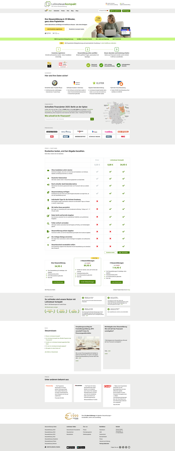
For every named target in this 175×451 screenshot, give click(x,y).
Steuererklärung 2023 (50, 434)
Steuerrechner (70, 432)
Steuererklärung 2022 (50, 436)
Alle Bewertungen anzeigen (51, 307)
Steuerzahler (65, 111)
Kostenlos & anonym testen (76, 29)
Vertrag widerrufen (104, 443)
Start (50, 10)
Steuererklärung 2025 (50, 429)
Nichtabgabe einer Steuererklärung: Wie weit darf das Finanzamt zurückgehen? (116, 329)
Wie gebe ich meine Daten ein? (53, 348)
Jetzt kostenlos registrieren (54, 29)
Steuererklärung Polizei (50, 441)
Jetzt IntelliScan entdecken (108, 43)
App (46, 10)
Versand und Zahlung (104, 441)
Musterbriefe (70, 434)
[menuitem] (104, 11)
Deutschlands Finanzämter (73, 429)
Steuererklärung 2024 (50, 432)
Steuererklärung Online (51, 426)
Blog (72, 10)
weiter (77, 360)
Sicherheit (56, 10)
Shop (77, 10)
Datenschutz (102, 434)
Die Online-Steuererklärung (59, 6)
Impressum (102, 429)
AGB (100, 432)
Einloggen (126, 10)
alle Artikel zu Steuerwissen (51, 352)
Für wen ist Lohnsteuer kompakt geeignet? (56, 346)
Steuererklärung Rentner (51, 443)
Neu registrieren (116, 10)
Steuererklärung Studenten (51, 439)
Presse (84, 429)
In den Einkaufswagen (58, 282)
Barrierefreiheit (103, 436)
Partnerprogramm (87, 432)
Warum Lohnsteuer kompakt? (53, 336)
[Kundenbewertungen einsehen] (49, 64)
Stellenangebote (87, 434)
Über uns (85, 426)
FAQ (68, 10)
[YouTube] (129, 447)
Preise (63, 10)
